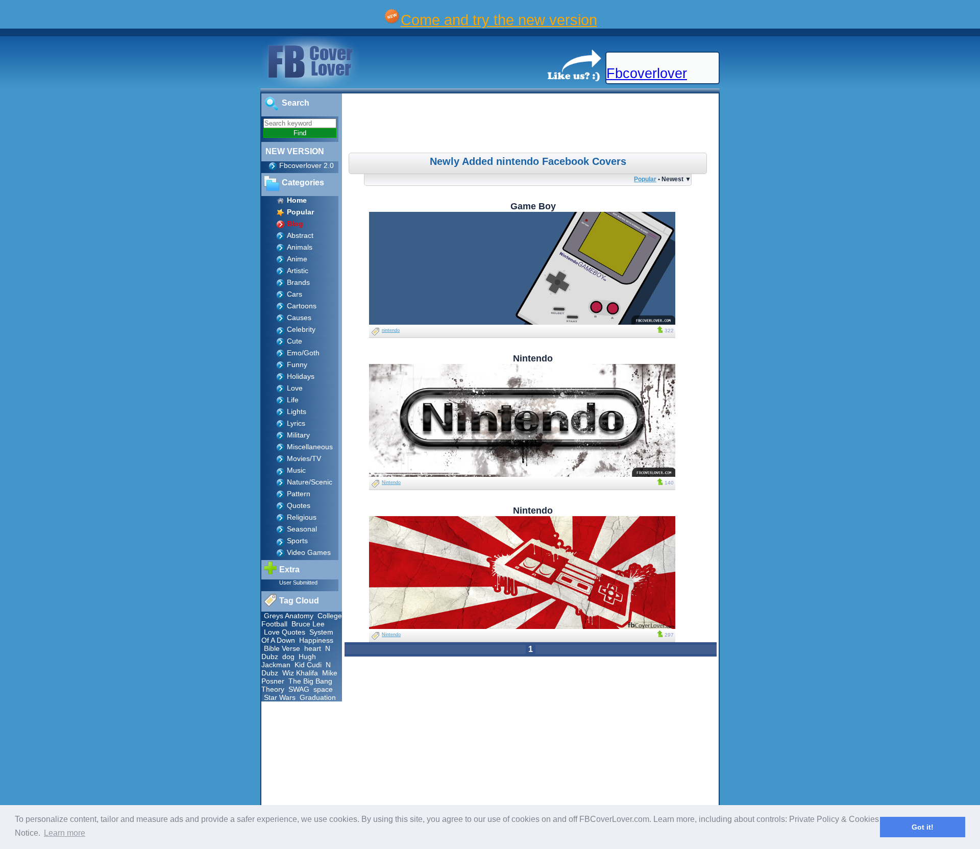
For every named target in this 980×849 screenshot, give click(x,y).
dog (288, 656)
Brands (298, 282)
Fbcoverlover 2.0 (306, 165)
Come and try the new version (499, 19)
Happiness (316, 640)
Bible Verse (282, 648)
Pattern (298, 494)
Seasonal (302, 529)
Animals (299, 247)
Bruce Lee (308, 624)
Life (293, 400)
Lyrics (296, 423)
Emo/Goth (303, 353)
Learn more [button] (64, 833)
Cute (294, 341)
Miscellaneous (310, 447)
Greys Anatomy (288, 616)
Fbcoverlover (646, 73)
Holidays (300, 376)
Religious (301, 517)
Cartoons (301, 306)
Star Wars (280, 697)
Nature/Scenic (309, 482)
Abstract (300, 235)
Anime (297, 259)
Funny (297, 364)
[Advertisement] (532, 125)
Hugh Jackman (288, 660)
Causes (299, 317)
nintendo (391, 330)
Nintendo (391, 482)
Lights (296, 411)
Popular (645, 179)
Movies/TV (304, 458)
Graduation (318, 697)
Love (295, 388)
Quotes (298, 505)
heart (312, 648)
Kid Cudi (308, 665)
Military (298, 435)
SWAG (298, 689)
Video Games (309, 552)
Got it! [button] (923, 827)
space (323, 689)
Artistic (297, 270)
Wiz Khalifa (300, 673)
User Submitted (298, 582)
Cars (294, 294)
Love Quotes (284, 632)
